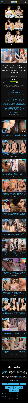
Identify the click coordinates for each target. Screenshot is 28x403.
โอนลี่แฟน (16, 112)
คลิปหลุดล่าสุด (13, 103)
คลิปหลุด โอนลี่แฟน (19, 102)
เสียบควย (17, 111)
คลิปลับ (18, 100)
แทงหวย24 (4, 396)
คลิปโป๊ (18, 104)
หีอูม (13, 109)
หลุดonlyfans (6, 108)
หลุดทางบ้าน (16, 373)
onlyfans (7, 96)
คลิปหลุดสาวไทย (19, 103)
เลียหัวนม (13, 111)
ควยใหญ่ (22, 104)
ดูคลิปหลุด (14, 105)
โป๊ (13, 112)
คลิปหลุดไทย (11, 104)
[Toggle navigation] (2, 2)
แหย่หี (11, 112)
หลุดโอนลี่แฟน (6, 109)
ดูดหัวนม (21, 105)
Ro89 (17, 96)
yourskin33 (13, 92)
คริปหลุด (22, 99)
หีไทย (18, 109)
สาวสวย (13, 107)
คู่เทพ (9, 94)
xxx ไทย (15, 98)
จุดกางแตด (9, 105)
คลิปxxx (9, 100)
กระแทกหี (12, 99)
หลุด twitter (18, 94)
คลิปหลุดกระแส (19, 376)
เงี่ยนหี (21, 109)
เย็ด (23, 109)
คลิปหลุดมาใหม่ (6, 371)
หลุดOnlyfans (3, 372)
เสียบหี (20, 111)
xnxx (8, 98)
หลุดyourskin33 (12, 108)
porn (11, 96)
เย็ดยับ (7, 111)
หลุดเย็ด (22, 108)
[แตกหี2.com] (14, 2)
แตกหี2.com (15, 380)
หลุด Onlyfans (13, 94)
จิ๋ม (6, 105)
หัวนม (11, 109)
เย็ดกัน (4, 111)
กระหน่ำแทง (8, 99)
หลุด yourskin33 (20, 107)
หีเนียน (15, 109)
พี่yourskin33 (17, 92)
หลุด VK (22, 94)
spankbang (20, 96)
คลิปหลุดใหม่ (4, 393)
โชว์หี (10, 375)
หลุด (16, 107)
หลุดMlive (22, 372)
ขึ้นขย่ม (19, 99)
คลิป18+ (5, 100)
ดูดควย (17, 105)
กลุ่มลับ (16, 99)
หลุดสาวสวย (18, 108)
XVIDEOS (11, 98)
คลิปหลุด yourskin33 (11, 102)
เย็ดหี (10, 111)
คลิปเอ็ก (15, 104)
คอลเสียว (22, 395)
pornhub (13, 96)
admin (15, 90)
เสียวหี (23, 111)
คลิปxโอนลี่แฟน (14, 100)
